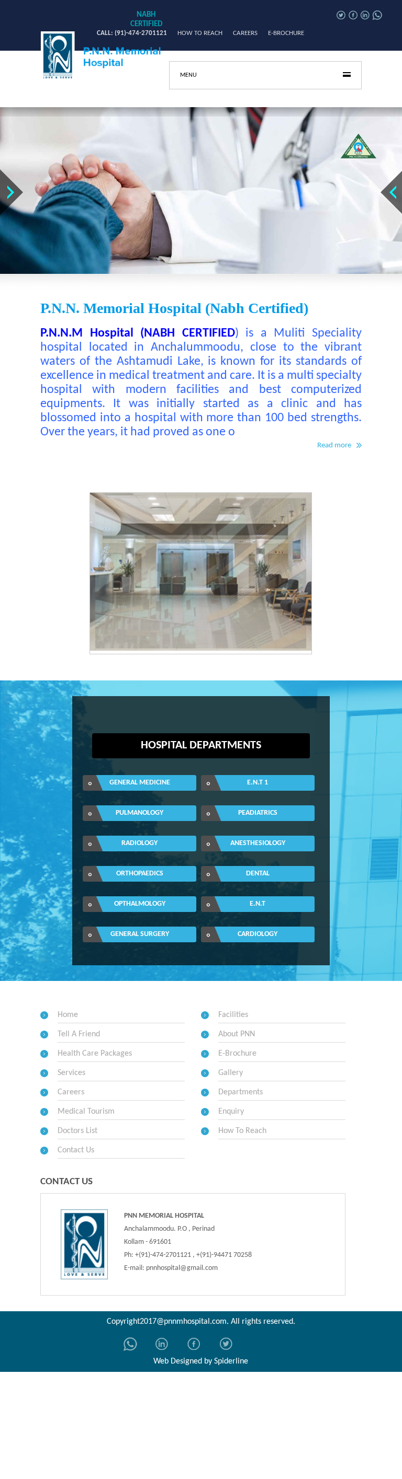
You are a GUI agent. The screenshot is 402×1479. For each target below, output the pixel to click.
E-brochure (286, 33)
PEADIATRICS (257, 813)
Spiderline (231, 1361)
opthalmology (139, 904)
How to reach (199, 33)
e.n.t (257, 904)
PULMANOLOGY (139, 813)
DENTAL (258, 873)
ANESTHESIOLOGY (257, 843)
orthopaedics (139, 873)
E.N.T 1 (257, 783)
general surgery (139, 934)
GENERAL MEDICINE (139, 783)
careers (245, 33)
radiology (139, 843)
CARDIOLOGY (257, 934)
